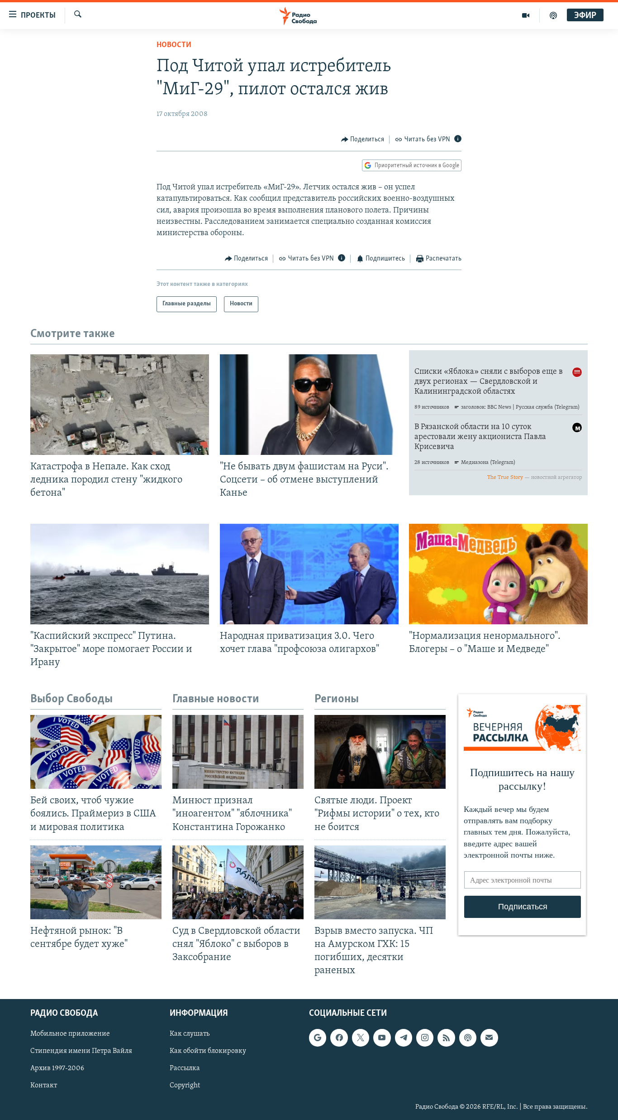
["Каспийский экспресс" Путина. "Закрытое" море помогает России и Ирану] (119, 574)
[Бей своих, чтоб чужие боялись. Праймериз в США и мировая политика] (96, 752)
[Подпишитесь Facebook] (338, 1038)
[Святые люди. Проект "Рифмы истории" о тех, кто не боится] (380, 752)
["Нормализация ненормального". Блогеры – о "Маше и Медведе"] (498, 574)
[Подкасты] (467, 1038)
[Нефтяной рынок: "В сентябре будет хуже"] (96, 882)
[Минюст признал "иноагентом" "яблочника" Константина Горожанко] (238, 752)
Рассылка (185, 1068)
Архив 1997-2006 (57, 1068)
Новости (174, 45)
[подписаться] (489, 1038)
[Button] (363, 139)
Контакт (43, 1086)
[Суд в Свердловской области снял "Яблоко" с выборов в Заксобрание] (238, 882)
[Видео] (526, 15)
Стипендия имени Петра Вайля (81, 1051)
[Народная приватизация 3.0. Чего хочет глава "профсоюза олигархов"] (309, 574)
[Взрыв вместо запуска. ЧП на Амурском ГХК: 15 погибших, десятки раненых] (380, 882)
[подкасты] (553, 15)
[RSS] (446, 1038)
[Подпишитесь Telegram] (403, 1038)
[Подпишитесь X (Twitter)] (360, 1038)
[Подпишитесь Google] (317, 1038)
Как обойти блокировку (208, 1051)
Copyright (185, 1086)
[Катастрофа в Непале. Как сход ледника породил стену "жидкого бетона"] (119, 404)
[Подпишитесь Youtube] (381, 1038)
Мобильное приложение (70, 1034)
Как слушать (189, 1034)
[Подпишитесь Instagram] (424, 1038)
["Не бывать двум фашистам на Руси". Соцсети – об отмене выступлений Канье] (309, 404)
